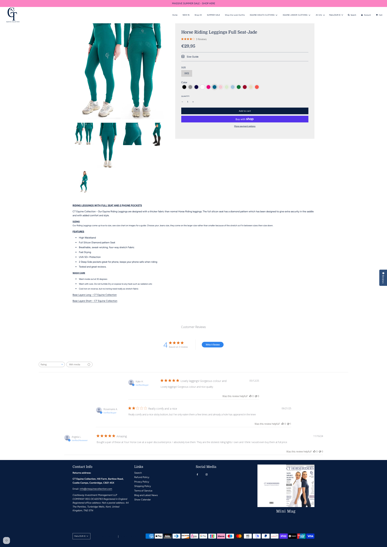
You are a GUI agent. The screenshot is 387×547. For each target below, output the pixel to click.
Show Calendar (142, 499)
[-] (182, 102)
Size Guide (192, 56)
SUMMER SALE (213, 15)
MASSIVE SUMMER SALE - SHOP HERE (193, 3)
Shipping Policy (142, 486)
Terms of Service (143, 490)
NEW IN (186, 15)
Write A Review (213, 344)
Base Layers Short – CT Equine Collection (95, 300)
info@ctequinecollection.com (96, 488)
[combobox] (52, 364)
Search (138, 472)
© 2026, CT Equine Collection (102, 537)
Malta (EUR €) (335, 15)
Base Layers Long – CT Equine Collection (95, 294)
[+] (193, 102)
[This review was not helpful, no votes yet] (256, 396)
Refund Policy (141, 477)
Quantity (185, 96)
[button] (184, 87)
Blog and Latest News (146, 495)
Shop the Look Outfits (235, 15)
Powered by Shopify (129, 537)
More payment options (244, 126)
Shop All (198, 15)
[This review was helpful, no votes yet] (250, 396)
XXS (186, 73)
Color (184, 82)
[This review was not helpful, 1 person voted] (288, 423)
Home (175, 15)
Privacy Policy (141, 481)
